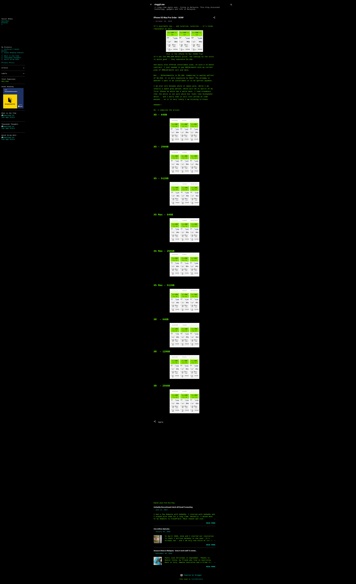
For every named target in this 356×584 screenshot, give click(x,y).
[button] (214, 17)
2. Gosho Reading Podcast (12, 53)
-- (2, 54)
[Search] (231, 5)
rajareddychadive (197, 579)
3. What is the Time (10, 56)
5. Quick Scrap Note (10, 59)
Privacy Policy (7, 63)
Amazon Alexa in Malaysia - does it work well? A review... (175, 551)
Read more (210, 523)
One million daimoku (161, 529)
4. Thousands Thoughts (11, 58)
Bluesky (4, 23)
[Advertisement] (226, 41)
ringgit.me (159, 4)
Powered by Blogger (192, 575)
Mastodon (5, 21)
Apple (160, 422)
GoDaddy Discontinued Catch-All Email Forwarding (173, 507)
